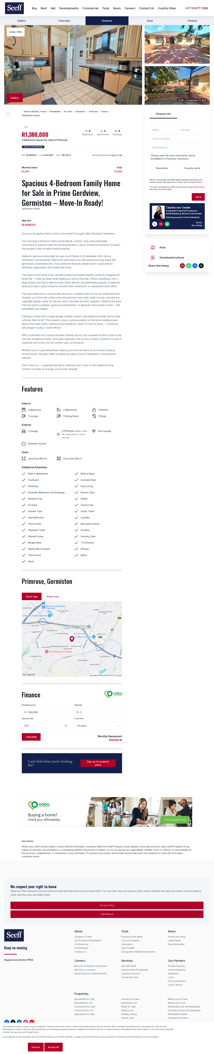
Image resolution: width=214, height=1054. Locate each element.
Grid (204, 100)
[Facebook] (194, 265)
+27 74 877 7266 (196, 8)
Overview (64, 20)
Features (107, 20)
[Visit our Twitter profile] (13, 1022)
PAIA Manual (107, 914)
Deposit (78, 705)
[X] (201, 265)
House (104, 111)
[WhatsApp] (188, 265)
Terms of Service (160, 189)
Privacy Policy (196, 182)
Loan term (79, 718)
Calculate (31, 736)
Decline (36, 1047)
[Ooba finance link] (113, 694)
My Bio (199, 222)
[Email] (182, 265)
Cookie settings (14, 1047)
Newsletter (162, 168)
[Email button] (160, 224)
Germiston (80, 111)
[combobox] (30, 127)
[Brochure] (152, 257)
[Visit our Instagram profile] (25, 1022)
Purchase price (29, 705)
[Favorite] (8, 114)
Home (43, 111)
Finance (192, 20)
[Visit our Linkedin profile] (19, 1022)
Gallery (21, 20)
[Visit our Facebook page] (6, 1022)
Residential (55, 111)
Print (162, 247)
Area (150, 20)
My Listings (197, 225)
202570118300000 (192, 217)
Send (198, 197)
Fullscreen (192, 100)
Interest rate (27, 718)
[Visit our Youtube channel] (31, 1022)
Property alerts (192, 168)
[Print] (152, 247)
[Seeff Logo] (14, 8)
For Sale (68, 111)
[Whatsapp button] (167, 224)
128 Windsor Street (31, 115)
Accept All (53, 1047)
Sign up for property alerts (98, 763)
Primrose (93, 111)
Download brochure (172, 257)
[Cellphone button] (154, 224)
